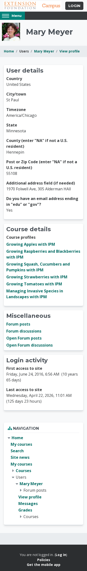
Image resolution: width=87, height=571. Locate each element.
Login (74, 6)
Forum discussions (23, 331)
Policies (43, 559)
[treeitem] (43, 477)
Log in (61, 554)
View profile (69, 51)
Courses (23, 470)
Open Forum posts (24, 338)
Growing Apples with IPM (30, 244)
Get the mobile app (43, 564)
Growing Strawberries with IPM (36, 277)
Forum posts (18, 324)
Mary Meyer (44, 51)
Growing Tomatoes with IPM (34, 284)
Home (9, 51)
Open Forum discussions (29, 345)
